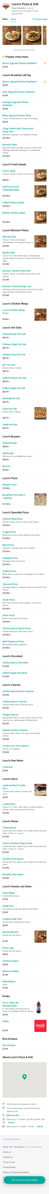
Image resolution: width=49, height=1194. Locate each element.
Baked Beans (9, 981)
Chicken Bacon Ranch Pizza (17, 628)
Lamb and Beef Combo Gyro (14, 787)
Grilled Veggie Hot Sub (14, 388)
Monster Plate (10, 144)
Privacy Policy (9, 1167)
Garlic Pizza (9, 615)
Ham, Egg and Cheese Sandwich (19, 92)
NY (11, 1147)
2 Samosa (8, 767)
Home (5, 1147)
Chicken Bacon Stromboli (15, 662)
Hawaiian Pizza (10, 558)
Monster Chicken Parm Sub (16, 270)
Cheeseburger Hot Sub (14, 334)
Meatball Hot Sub (11, 398)
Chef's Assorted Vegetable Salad (11, 188)
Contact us (8, 1157)
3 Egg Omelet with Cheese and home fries (18, 130)
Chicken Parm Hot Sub (14, 354)
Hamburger (8, 453)
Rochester (19, 1147)
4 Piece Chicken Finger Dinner (18, 843)
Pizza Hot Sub (10, 408)
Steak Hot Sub (10, 424)
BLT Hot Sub (9, 364)
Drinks (6, 1021)
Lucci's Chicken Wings (14, 310)
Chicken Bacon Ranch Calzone (18, 691)
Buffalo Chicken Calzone (15, 730)
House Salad (9, 171)
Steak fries (8, 906)
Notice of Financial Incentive (16, 1172)
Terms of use (9, 1162)
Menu (5, 19)
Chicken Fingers (11, 961)
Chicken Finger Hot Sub (14, 344)
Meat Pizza (8, 545)
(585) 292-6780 (17, 14)
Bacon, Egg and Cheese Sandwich (20, 63)
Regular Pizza (9, 484)
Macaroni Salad (10, 971)
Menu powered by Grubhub (24, 50)
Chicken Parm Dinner (13, 859)
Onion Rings (9, 893)
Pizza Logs (8, 948)
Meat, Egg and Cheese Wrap (17, 115)
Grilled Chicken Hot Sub (14, 378)
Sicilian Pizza (9, 571)
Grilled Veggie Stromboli (15, 673)
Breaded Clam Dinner (13, 874)
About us (7, 1152)
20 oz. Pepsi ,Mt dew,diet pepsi (10, 1004)
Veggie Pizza (9, 532)
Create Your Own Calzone (16, 745)
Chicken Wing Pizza (12, 519)
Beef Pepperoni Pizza (13, 641)
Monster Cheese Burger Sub (17, 286)
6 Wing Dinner (9, 827)
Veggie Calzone (10, 714)
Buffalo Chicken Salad (14, 212)
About (13, 19)
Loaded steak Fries (12, 919)
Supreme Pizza (10, 584)
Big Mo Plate (9, 252)
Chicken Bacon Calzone (15, 701)
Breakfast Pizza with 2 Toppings (14, 496)
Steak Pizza (9, 599)
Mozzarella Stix (10, 932)
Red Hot (7, 466)
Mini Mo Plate (9, 236)
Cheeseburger (10, 443)
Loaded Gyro (9, 804)
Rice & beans (9, 1045)
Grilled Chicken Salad (13, 202)
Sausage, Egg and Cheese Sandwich (16, 103)
